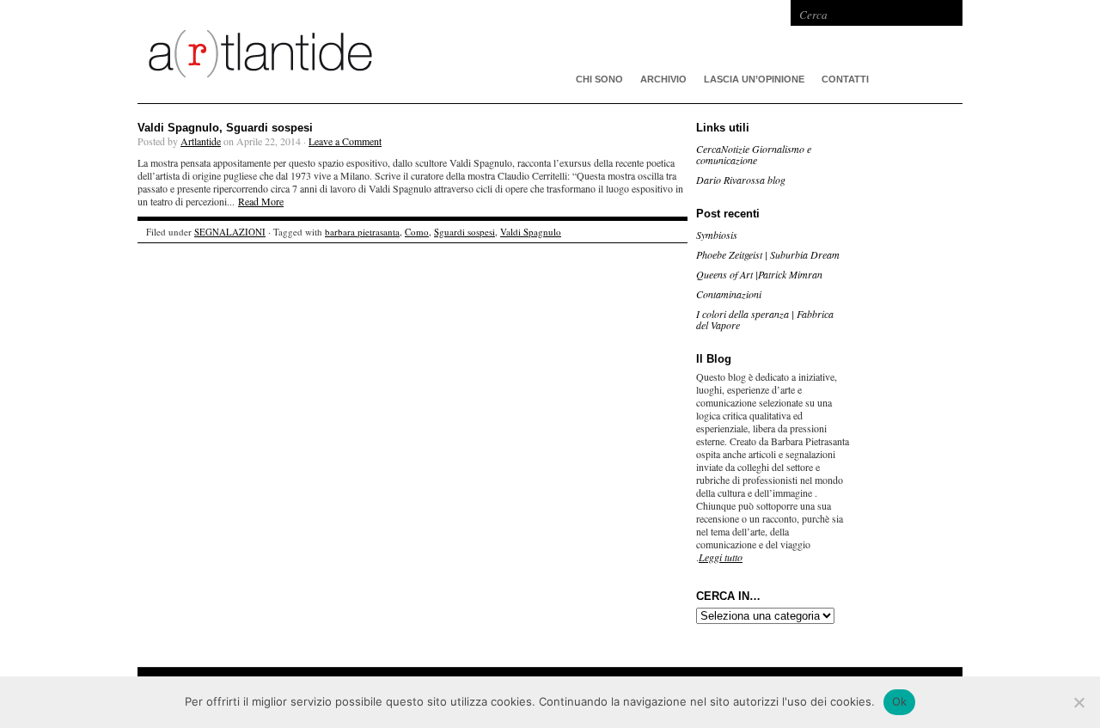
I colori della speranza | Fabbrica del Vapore (765, 319)
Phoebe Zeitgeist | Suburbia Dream (768, 254)
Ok (900, 701)
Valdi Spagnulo (530, 231)
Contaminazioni (728, 294)
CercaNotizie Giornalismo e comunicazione (753, 154)
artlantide (395, 51)
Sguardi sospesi (464, 231)
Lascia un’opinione (754, 79)
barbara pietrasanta (362, 231)
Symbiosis (716, 235)
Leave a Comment (345, 141)
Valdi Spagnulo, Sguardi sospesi (225, 127)
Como (417, 231)
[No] (1078, 702)
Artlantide (200, 141)
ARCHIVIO (663, 79)
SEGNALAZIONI (230, 231)
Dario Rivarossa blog (740, 180)
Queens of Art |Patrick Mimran (759, 274)
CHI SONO (599, 79)
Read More (261, 201)
